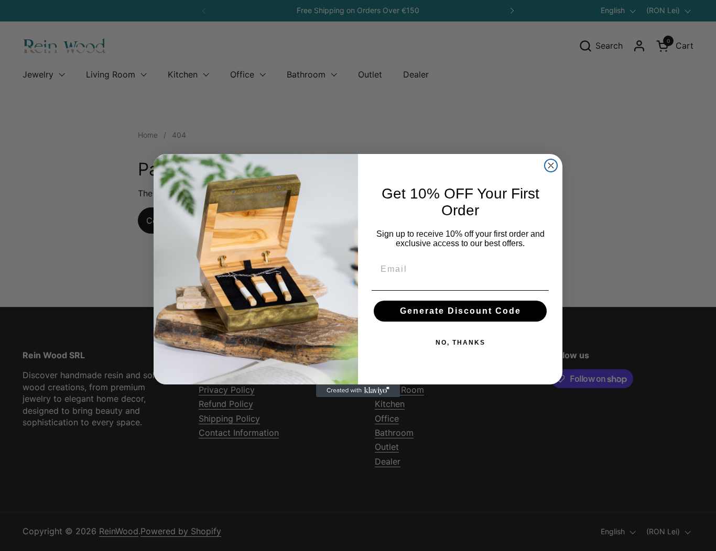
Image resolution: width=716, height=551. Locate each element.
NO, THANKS (460, 342)
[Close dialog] (551, 165)
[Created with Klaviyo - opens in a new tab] (358, 390)
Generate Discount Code (460, 310)
